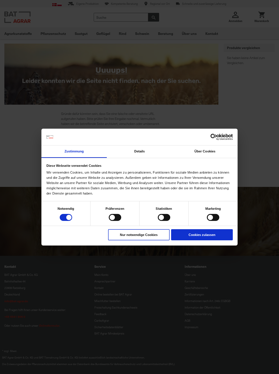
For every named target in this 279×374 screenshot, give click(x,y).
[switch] (115, 217)
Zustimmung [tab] (74, 151)
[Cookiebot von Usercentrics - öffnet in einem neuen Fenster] (214, 137)
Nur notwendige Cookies (139, 235)
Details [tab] (139, 151)
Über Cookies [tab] (204, 151)
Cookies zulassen (202, 235)
